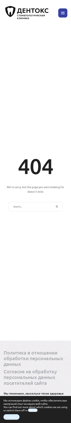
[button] (62, 13)
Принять (11, 417)
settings (33, 410)
